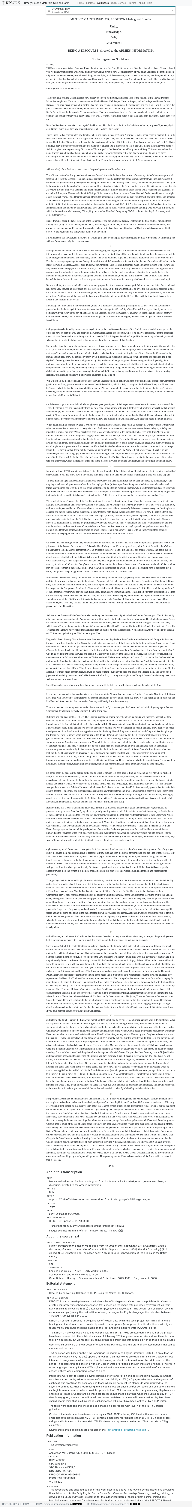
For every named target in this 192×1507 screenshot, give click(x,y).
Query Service (118, 2)
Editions (90, 2)
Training (132, 2)
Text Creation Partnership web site (126, 1429)
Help (149, 2)
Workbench (103, 2)
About (142, 2)
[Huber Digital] (135, 1504)
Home (81, 2)
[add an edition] (12, 11)
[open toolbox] (35, 11)
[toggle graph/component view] (23, 11)
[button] (162, 10)
